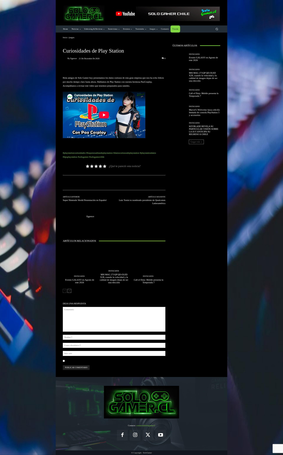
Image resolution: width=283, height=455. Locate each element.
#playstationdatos (148, 153)
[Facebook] (122, 435)
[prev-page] (64, 291)
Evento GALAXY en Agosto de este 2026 (79, 281)
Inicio (65, 37)
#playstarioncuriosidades (74, 153)
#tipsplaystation (70, 157)
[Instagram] (135, 435)
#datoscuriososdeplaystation (126, 153)
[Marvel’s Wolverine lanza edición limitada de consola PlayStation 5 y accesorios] (179, 111)
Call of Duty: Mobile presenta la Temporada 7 (148, 281)
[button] (216, 29)
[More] (141, 69)
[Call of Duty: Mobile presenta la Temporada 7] (148, 266)
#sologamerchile (96, 157)
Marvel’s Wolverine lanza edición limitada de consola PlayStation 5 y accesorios (204, 112)
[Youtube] (160, 435)
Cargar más (195, 142)
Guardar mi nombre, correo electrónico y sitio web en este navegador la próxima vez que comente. (105, 361)
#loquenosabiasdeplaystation (99, 153)
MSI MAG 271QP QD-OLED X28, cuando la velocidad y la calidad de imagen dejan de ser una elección (114, 278)
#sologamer (83, 157)
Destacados (79, 276)
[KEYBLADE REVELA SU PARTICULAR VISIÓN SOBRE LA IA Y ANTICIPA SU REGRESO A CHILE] (179, 129)
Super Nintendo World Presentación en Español (84, 200)
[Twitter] (148, 435)
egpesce (73, 58)
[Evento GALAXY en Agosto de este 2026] (80, 266)
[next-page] (69, 291)
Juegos (71, 37)
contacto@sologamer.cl (145, 425)
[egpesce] (65, 58)
